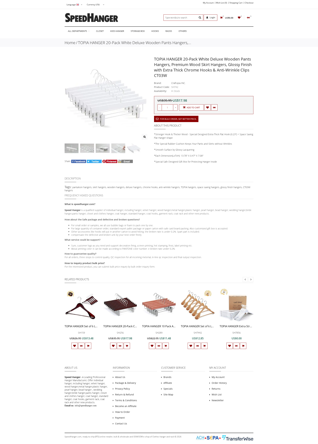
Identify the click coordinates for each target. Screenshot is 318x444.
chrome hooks (150, 187)
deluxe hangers (134, 187)
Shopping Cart (235, 3)
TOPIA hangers (188, 187)
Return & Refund (124, 394)
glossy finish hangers (231, 187)
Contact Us (121, 423)
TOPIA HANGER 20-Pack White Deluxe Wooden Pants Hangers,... (134, 42)
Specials (168, 388)
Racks (168, 31)
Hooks (155, 31)
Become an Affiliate (125, 406)
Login (212, 17)
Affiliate (167, 382)
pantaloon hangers (82, 187)
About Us (120, 377)
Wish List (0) (221, 3)
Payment (120, 417)
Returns (216, 388)
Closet (100, 31)
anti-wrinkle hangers (169, 187)
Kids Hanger (117, 31)
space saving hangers (208, 187)
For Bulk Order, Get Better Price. (178, 118)
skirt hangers (99, 187)
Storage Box (138, 31)
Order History (219, 382)
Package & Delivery (125, 382)
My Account (208, 3)
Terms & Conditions (126, 400)
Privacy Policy (122, 388)
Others (183, 31)
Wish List (217, 394)
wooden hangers (116, 187)
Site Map (168, 394)
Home (70, 42)
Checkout (249, 3)
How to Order (122, 411)
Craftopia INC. (178, 83)
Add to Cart (193, 107)
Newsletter (218, 400)
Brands (167, 377)
